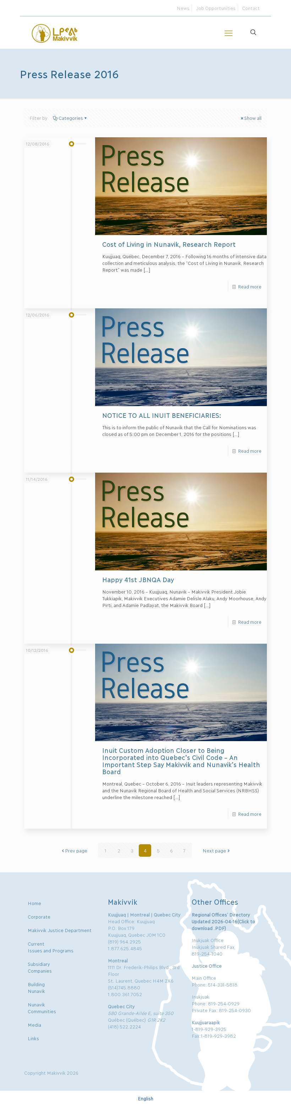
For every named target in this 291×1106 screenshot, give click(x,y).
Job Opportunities (216, 8)
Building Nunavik (36, 987)
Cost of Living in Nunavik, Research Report (169, 244)
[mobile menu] (229, 32)
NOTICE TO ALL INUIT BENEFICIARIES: (161, 415)
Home (34, 903)
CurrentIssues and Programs (50, 947)
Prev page (76, 850)
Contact (251, 8)
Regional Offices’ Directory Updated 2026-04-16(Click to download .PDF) (223, 921)
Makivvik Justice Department (60, 930)
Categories (71, 118)
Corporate (39, 916)
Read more (250, 286)
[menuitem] (145, 1098)
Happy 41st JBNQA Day (138, 579)
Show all (253, 118)
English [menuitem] (145, 1098)
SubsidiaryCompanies (40, 967)
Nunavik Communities (42, 1007)
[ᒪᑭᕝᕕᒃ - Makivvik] (55, 32)
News (183, 8)
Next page (214, 850)
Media (34, 1024)
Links (33, 1038)
